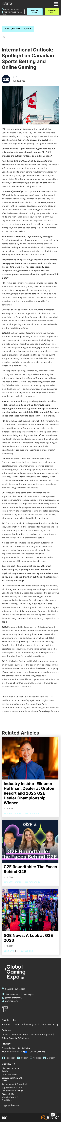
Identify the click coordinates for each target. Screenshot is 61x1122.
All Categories (33, 813)
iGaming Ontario (35, 378)
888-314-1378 (11, 1001)
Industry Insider (13, 813)
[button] (35, 11)
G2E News (9, 951)
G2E (15, 77)
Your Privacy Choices (12, 1051)
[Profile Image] (6, 79)
